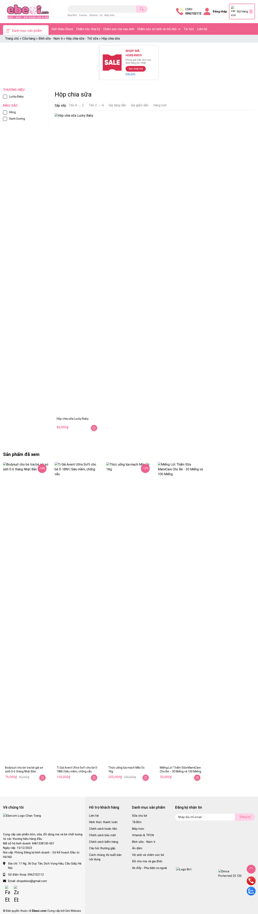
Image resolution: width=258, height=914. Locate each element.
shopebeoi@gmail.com (32, 881)
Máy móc (109, 15)
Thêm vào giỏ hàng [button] (146, 778)
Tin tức (189, 29)
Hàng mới (159, 105)
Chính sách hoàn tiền (103, 829)
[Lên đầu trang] (251, 869)
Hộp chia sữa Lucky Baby (72, 418)
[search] (142, 9)
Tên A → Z (76, 105)
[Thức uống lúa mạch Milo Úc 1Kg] (129, 613)
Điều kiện (130, 74)
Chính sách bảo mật (102, 835)
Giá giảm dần (139, 105)
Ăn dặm (137, 848)
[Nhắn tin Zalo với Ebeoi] (251, 894)
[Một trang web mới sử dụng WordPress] (28, 11)
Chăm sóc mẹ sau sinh (118, 29)
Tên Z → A (96, 105)
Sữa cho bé (139, 815)
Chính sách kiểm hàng (103, 842)
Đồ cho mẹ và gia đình (147, 861)
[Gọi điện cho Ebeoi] (251, 884)
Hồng (12, 112)
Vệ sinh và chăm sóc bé (148, 855)
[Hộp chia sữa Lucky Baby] (77, 264)
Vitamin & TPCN (143, 835)
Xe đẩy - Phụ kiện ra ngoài (149, 868)
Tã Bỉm (136, 822)
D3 (101, 15)
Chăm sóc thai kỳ (88, 29)
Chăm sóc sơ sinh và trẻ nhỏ (157, 29)
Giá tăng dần (117, 105)
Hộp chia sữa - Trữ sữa (82, 38)
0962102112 (193, 13)
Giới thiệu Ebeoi (62, 29)
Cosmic (83, 15)
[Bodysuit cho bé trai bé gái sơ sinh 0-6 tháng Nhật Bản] (26, 613)
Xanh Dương (17, 118)
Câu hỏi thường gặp (102, 848)
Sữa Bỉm (72, 15)
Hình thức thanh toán (103, 822)
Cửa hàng (28, 38)
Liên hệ (202, 29)
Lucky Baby (16, 96)
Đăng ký (245, 817)
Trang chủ (12, 38)
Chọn (94, 428)
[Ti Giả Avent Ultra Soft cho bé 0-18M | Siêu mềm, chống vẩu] (77, 613)
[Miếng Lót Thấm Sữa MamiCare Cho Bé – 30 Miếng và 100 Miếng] (180, 613)
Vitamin (93, 15)
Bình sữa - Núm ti (50, 38)
